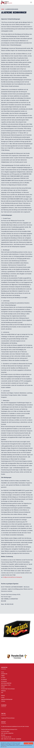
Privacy (2, 697)
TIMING (3, 675)
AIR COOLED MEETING (6, 683)
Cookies (3, 701)
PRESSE (3, 695)
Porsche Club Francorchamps (8, 688)
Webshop (3, 690)
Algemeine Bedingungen (6, 699)
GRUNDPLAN (4, 673)
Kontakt (3, 687)
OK (28, 743)
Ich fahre (3, 677)
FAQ (2, 692)
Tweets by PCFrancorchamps (7, 718)
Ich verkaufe (4, 679)
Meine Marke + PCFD (6, 685)
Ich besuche (4, 681)
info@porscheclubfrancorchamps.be (12, 577)
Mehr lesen (5, 746)
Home (2, 9)
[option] (17, 629)
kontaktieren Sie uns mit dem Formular (20, 726)
